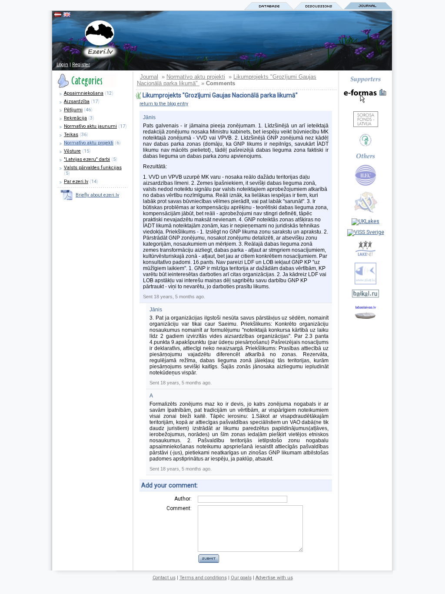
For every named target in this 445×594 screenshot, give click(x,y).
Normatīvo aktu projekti (88, 143)
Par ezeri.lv (76, 181)
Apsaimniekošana (83, 93)
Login (62, 64)
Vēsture (72, 151)
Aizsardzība (77, 101)
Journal (149, 76)
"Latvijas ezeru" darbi (87, 159)
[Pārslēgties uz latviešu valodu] (57, 15)
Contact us (164, 578)
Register (81, 64)
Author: (183, 499)
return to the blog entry (163, 104)
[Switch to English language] (66, 15)
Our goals (241, 578)
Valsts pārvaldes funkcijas (93, 167)
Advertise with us (274, 578)
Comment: (179, 508)
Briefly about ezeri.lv (97, 195)
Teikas (71, 134)
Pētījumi (73, 110)
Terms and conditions (203, 578)
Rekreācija (75, 118)
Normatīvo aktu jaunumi (90, 126)
